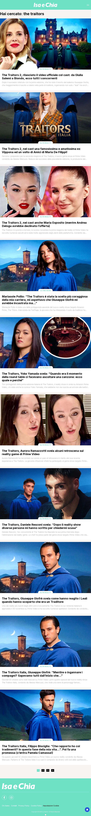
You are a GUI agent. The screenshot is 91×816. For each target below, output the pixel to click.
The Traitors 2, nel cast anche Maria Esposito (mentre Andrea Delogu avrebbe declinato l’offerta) (44, 224)
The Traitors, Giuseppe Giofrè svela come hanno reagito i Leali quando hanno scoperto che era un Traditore (44, 600)
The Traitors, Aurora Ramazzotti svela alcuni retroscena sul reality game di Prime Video (43, 452)
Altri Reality (45, 69)
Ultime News (45, 290)
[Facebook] (3, 796)
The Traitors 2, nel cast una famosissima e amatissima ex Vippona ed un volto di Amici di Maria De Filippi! (41, 150)
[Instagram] (10, 796)
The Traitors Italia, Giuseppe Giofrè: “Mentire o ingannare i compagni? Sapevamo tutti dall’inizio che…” (42, 674)
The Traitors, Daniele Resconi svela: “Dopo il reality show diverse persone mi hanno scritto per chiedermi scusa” (41, 526)
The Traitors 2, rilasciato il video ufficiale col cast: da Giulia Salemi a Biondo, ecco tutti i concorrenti (42, 76)
